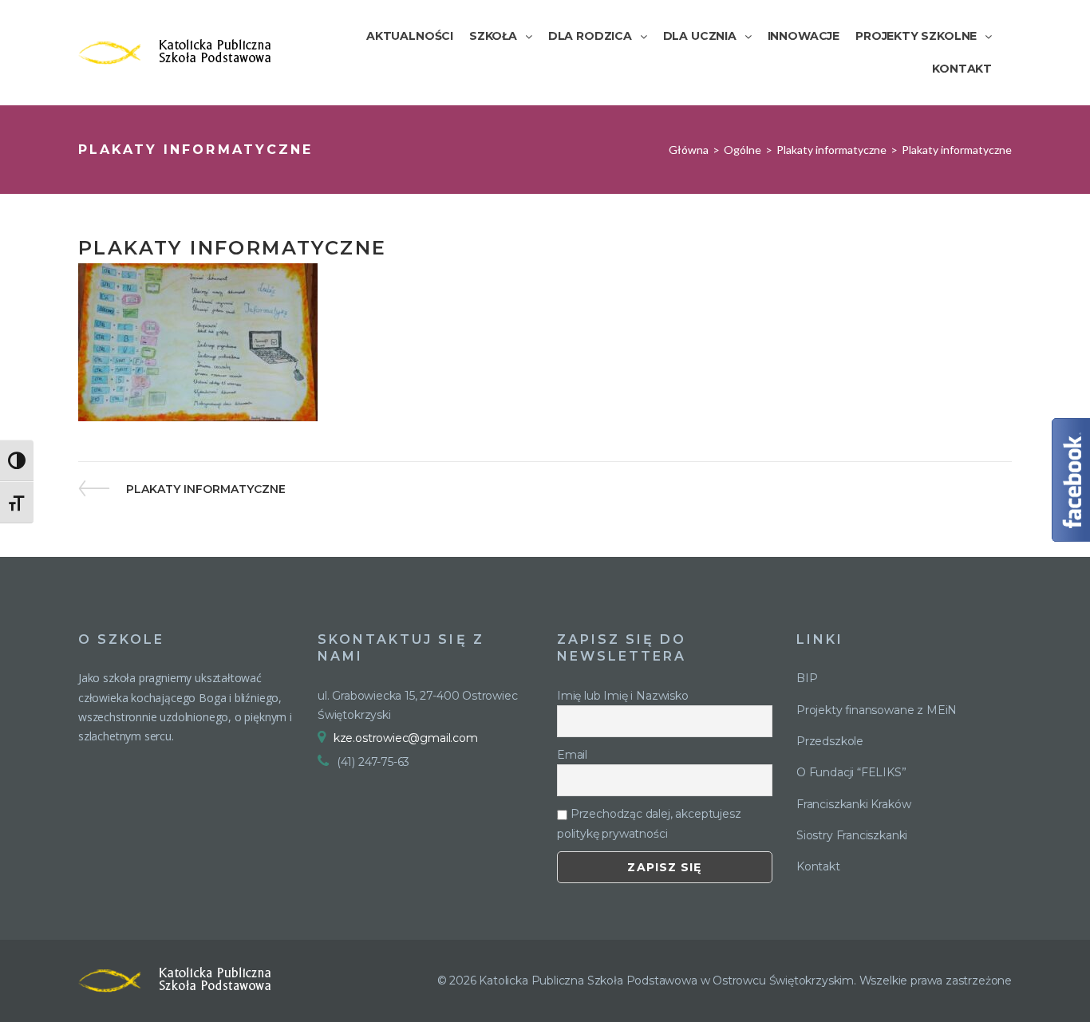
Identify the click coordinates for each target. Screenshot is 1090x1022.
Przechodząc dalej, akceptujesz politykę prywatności (648, 823)
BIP (806, 678)
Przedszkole (829, 741)
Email (572, 755)
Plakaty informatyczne (831, 149)
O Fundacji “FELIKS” (851, 772)
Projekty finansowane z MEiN (876, 710)
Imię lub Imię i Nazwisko (623, 696)
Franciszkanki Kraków (853, 804)
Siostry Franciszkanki (851, 835)
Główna (689, 149)
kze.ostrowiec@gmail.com (406, 738)
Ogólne (742, 149)
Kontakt (818, 866)
